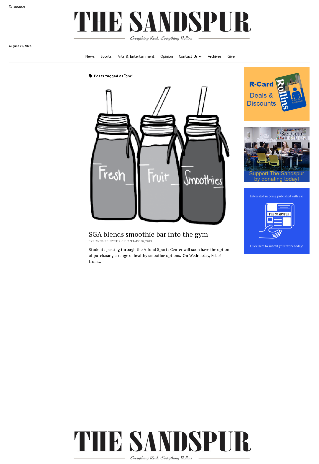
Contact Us (188, 56)
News (90, 56)
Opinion (166, 56)
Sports (106, 56)
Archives (215, 56)
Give (231, 56)
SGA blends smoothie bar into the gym (148, 234)
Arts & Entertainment (136, 56)
